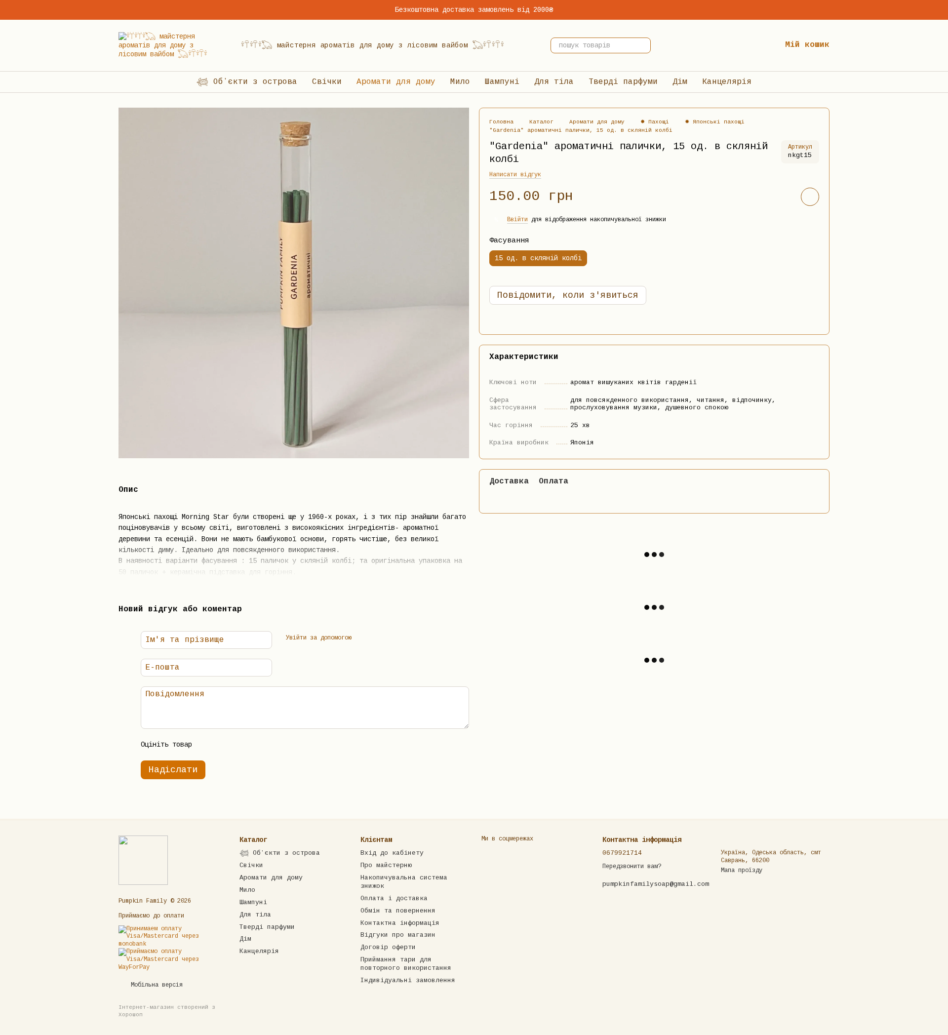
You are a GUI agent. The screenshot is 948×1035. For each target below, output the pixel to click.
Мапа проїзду (741, 870)
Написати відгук (515, 175)
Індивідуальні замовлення (407, 980)
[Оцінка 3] (242, 745)
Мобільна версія (155, 985)
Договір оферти (388, 947)
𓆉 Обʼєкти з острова (247, 82)
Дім (679, 82)
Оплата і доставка (394, 898)
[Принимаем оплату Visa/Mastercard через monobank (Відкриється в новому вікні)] (171, 936)
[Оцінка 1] (210, 745)
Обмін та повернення (397, 911)
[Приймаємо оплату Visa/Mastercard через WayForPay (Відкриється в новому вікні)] (171, 959)
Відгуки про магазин (397, 935)
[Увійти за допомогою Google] (380, 638)
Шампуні (502, 82)
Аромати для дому (395, 82)
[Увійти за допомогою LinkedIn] (396, 638)
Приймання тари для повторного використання (405, 964)
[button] (940, 10)
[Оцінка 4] (258, 745)
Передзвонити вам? (631, 866)
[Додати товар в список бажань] (810, 197)
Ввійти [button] (517, 220)
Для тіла (554, 82)
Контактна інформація (399, 923)
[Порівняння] (710, 45)
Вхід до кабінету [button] (392, 853)
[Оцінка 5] (273, 745)
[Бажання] (742, 45)
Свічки (327, 82)
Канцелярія (726, 82)
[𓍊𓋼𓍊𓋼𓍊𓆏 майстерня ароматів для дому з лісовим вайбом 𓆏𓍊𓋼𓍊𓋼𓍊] (143, 860)
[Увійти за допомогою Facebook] (364, 638)
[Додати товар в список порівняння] (782, 197)
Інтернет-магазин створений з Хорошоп (166, 1010)
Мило (460, 82)
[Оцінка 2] (226, 745)
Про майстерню (386, 865)
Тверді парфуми (623, 82)
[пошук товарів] (643, 45)
